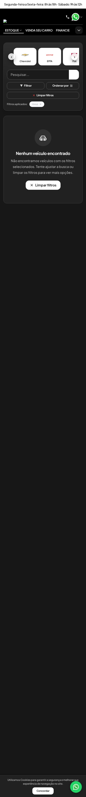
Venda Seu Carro (39, 30)
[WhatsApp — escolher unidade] (77, 17)
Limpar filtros (45, 95)
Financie (63, 30)
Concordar (43, 790)
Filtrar (28, 85)
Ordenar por (60, 85)
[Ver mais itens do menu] (79, 30)
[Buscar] (74, 74)
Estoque (12, 30)
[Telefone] (68, 17)
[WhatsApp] (76, 787)
